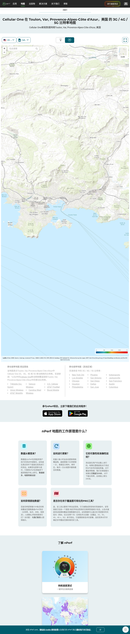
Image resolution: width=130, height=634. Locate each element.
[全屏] (125, 40)
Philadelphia (77, 387)
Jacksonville (114, 378)
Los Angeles (77, 378)
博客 (65, 4)
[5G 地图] (65, 612)
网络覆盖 (61, 40)
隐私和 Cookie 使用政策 (49, 630)
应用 (15, 4)
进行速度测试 (112, 4)
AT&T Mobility (16, 393)
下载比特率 (69, 40)
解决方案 (43, 4)
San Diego (95, 381)
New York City (78, 375)
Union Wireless (16, 390)
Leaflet (4, 358)
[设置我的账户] (126, 3)
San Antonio (95, 378)
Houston (76, 384)
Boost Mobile (53, 390)
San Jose (94, 387)
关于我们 (55, 4)
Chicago (75, 381)
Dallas (93, 384)
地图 (23, 4)
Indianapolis (114, 375)
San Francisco (115, 381)
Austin (112, 384)
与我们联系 (36, 517)
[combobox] (9, 40)
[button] (4, 48)
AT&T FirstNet (53, 387)
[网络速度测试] (65, 566)
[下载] (52, 413)
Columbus (113, 387)
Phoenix (94, 375)
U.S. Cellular (52, 384)
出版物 (32, 4)
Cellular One (25, 377)
